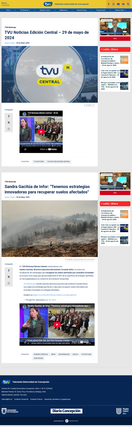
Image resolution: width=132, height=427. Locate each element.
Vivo (115, 38)
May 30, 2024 (50, 300)
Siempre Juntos (45, 10)
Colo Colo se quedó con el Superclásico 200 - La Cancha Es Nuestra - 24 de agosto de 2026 (110, 74)
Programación (101, 10)
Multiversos (63, 10)
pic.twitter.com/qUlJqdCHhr (65, 295)
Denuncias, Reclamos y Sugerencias (57, 399)
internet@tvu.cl (7, 399)
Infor (53, 354)
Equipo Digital (10, 43)
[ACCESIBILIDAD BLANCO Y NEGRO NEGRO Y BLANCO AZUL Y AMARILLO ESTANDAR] (123, 4)
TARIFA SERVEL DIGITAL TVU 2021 (14, 395)
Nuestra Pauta (82, 10)
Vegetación (38, 358)
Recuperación (64, 354)
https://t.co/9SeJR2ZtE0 (43, 295)
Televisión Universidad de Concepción (30, 382)
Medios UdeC (119, 10)
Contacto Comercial (21, 399)
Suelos (75, 354)
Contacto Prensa (36, 399)
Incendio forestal (41, 354)
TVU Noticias (24, 10)
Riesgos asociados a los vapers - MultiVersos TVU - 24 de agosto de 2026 (110, 86)
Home (8, 10)
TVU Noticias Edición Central (58, 161)
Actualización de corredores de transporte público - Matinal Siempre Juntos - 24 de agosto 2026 (110, 61)
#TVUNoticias (29, 284)
